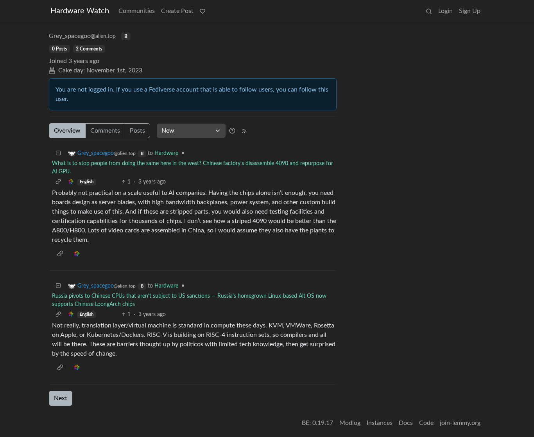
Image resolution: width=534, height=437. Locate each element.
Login (445, 11)
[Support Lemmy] (202, 11)
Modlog (349, 423)
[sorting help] (232, 131)
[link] (71, 182)
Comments (105, 131)
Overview (67, 131)
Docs (406, 423)
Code (426, 423)
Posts (137, 131)
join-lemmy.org (460, 423)
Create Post (177, 11)
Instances (379, 423)
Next (60, 398)
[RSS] (244, 131)
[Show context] (58, 182)
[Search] (429, 11)
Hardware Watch (79, 11)
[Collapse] (58, 153)
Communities (136, 11)
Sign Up (469, 11)
